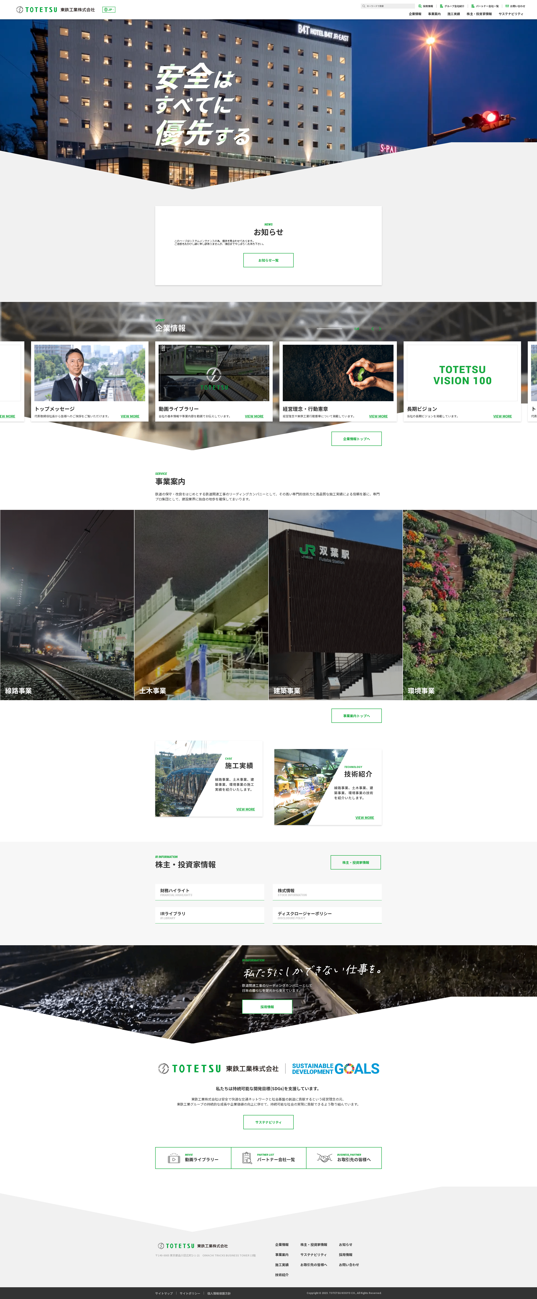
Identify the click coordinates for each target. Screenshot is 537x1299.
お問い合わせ (349, 1264)
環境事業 (421, 690)
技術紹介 (282, 1274)
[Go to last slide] (373, 329)
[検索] (364, 6)
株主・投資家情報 (313, 1244)
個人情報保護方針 (219, 1293)
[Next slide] (380, 329)
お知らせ (345, 1244)
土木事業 (152, 690)
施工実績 (453, 14)
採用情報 (345, 1254)
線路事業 (18, 690)
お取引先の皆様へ (313, 1264)
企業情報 (282, 1244)
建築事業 (287, 690)
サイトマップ (164, 1293)
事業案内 (282, 1254)
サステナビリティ (313, 1254)
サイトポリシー (190, 1293)
